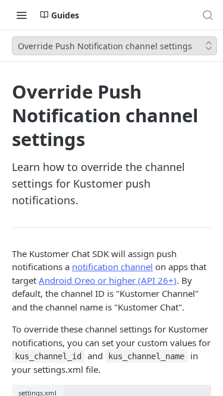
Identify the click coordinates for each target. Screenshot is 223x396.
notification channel (112, 267)
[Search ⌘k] (207, 14)
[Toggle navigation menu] (21, 14)
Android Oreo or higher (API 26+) (108, 280)
